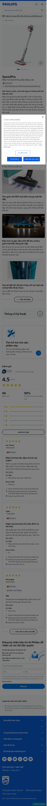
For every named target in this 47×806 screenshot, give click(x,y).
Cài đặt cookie (22, 153)
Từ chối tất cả (13, 159)
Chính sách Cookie (22, 147)
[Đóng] (41, 117)
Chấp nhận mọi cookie (31, 159)
